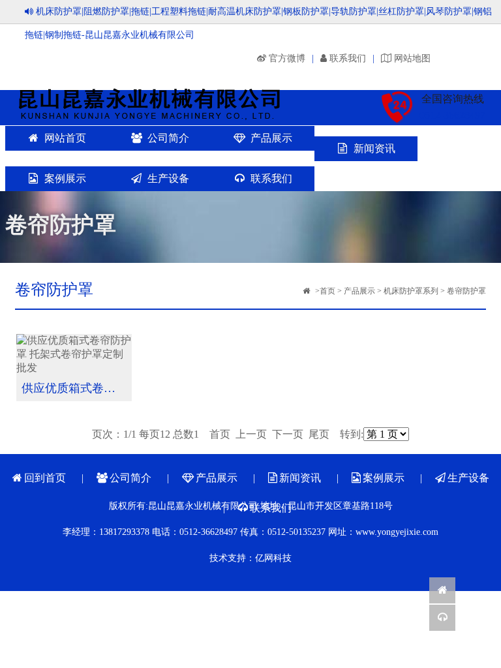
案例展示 (65, 178)
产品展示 (271, 138)
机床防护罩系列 (411, 291)
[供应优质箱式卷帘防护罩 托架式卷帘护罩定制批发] (74, 356)
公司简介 (168, 138)
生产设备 (168, 178)
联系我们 (271, 178)
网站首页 (65, 138)
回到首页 (45, 477)
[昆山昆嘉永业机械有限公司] (156, 102)
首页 (327, 291)
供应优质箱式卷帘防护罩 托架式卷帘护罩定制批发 (77, 388)
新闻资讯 (374, 148)
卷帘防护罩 (466, 291)
